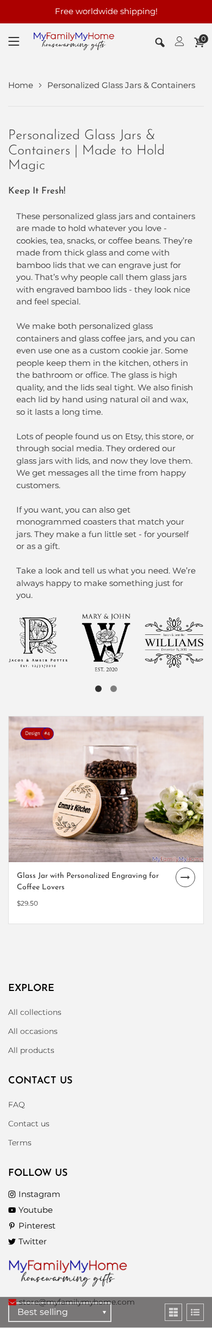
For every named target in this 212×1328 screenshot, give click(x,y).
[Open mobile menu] (14, 41)
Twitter (32, 1241)
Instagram (39, 1194)
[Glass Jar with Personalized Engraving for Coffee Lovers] (106, 789)
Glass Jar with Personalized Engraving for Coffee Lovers (88, 881)
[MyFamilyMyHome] (74, 41)
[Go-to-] (38, 642)
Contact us (28, 1124)
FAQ (16, 1104)
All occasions (33, 1031)
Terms (20, 1143)
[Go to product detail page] (185, 877)
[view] (173, 1312)
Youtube (35, 1210)
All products (31, 1050)
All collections (34, 1012)
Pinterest (36, 1225)
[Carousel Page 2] (113, 688)
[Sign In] (179, 41)
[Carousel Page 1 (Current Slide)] (98, 688)
